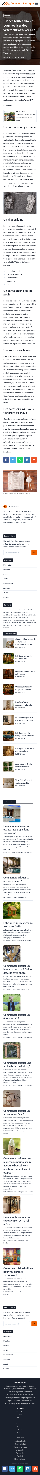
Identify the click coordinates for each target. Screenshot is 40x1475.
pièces (16, 625)
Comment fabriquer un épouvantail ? (16, 1016)
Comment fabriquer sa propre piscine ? (16, 879)
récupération (16, 617)
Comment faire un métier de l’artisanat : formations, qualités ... (26, 642)
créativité (15, 623)
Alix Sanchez (22, 57)
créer (34, 615)
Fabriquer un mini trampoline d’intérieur (24, 734)
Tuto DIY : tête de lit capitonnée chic (23, 781)
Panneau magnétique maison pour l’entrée (24, 718)
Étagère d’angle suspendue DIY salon (24, 703)
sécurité (20, 615)
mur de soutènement (10, 610)
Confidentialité (20, 1444)
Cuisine (6, 597)
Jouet (5, 592)
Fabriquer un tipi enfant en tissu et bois (25, 749)
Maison (7, 16)
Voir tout (7, 53)
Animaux (6, 588)
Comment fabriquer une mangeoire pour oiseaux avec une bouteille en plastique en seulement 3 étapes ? (17, 1165)
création (26, 620)
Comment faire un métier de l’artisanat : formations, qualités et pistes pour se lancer (20, 1387)
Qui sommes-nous (20, 1447)
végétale (27, 625)
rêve (10, 623)
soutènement (7, 620)
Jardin (5, 579)
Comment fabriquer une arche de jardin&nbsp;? (17, 1064)
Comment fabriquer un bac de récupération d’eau (25, 117)
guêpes (5, 623)
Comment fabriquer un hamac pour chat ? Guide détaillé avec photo (17, 969)
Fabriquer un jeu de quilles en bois (23, 657)
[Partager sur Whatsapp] (20, 460)
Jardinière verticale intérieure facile (23, 765)
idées (25, 615)
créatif (30, 615)
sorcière (21, 625)
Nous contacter (20, 1459)
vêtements (30, 73)
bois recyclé (22, 610)
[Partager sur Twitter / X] (13, 460)
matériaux (25, 617)
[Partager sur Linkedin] (27, 460)
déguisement (7, 617)
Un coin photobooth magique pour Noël (23, 688)
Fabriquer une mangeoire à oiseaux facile (18, 924)
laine (25, 150)
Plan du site (20, 1453)
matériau (6, 625)
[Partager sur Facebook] (6, 460)
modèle (31, 334)
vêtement (6, 627)
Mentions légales (20, 1441)
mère (11, 625)
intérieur (26, 623)
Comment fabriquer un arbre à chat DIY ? (16, 1112)
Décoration (7, 565)
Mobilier (6, 569)
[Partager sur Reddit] (34, 460)
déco (20, 623)
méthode (20, 620)
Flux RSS (20, 1456)
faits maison (26, 612)
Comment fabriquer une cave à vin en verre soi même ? (17, 1220)
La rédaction (20, 1450)
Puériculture (8, 583)
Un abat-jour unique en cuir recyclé (25, 672)
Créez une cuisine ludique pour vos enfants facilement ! (18, 1272)
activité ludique (16, 612)
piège (14, 620)
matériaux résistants (10, 615)
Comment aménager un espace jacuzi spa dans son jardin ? (16, 829)
